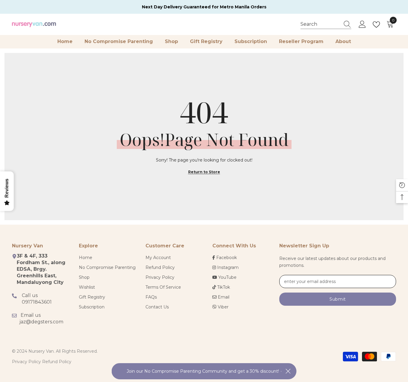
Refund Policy (56, 361)
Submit (337, 299)
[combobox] (320, 24)
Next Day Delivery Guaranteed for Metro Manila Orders (204, 7)
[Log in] (362, 24)
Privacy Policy (26, 361)
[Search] (325, 24)
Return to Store (204, 172)
